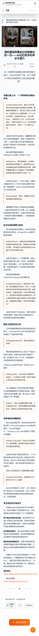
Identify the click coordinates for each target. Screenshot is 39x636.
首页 (2, 21)
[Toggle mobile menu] (35, 3)
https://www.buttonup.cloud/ (15, 581)
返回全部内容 (21, 622)
